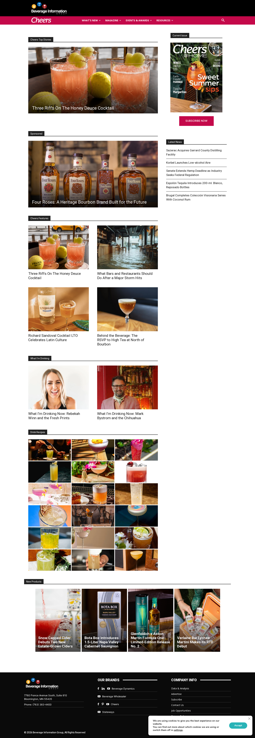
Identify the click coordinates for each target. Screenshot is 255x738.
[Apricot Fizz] (93, 494)
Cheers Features (39, 218)
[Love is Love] (136, 516)
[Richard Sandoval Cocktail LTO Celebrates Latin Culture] (58, 309)
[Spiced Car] (93, 560)
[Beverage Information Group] (60, 8)
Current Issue (180, 35)
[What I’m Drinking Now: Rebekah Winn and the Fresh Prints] (93, 80)
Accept (238, 725)
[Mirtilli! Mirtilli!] (93, 450)
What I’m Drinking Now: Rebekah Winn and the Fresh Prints (54, 416)
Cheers (115, 704)
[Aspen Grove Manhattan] (93, 516)
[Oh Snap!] (49, 560)
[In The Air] (136, 494)
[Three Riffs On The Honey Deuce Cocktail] (58, 247)
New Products (33, 581)
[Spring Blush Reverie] (93, 538)
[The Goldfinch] (49, 538)
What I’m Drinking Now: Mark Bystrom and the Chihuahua (120, 416)
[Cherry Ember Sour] (136, 472)
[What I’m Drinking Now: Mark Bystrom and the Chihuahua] (127, 387)
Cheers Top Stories (40, 39)
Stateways (108, 711)
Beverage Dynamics (123, 688)
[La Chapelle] (49, 450)
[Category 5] (136, 450)
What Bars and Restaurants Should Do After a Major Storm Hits (125, 276)
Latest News (175, 142)
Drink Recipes (37, 432)
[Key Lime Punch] (49, 516)
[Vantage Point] (49, 472)
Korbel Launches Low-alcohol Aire (188, 162)
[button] (223, 20)
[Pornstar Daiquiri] (136, 560)
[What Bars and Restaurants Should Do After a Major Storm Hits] (127, 247)
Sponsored (36, 133)
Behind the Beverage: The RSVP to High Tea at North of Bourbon (120, 340)
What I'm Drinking (39, 358)
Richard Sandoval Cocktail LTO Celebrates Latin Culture (53, 338)
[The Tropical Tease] (93, 472)
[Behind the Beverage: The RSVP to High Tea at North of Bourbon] (127, 309)
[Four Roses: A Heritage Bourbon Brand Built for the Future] (93, 174)
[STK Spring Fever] (136, 538)
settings (178, 730)
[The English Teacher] (49, 494)
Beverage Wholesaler (114, 696)
